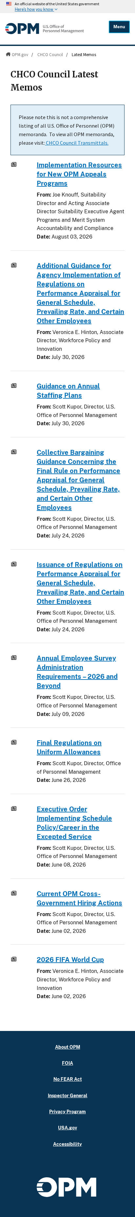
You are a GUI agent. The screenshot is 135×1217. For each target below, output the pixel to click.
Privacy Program (67, 1111)
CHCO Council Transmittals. (76, 142)
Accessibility (67, 1144)
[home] (44, 32)
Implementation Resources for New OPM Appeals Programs (79, 174)
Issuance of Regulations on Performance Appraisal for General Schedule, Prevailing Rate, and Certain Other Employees (80, 583)
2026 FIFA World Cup (70, 960)
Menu (119, 26)
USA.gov (67, 1127)
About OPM (67, 1047)
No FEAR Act (67, 1079)
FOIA (67, 1063)
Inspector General (67, 1095)
